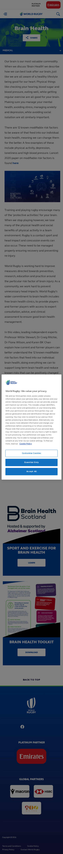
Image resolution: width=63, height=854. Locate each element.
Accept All (31, 471)
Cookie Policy (25, 443)
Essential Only (31, 462)
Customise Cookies (31, 453)
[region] (31, 427)
